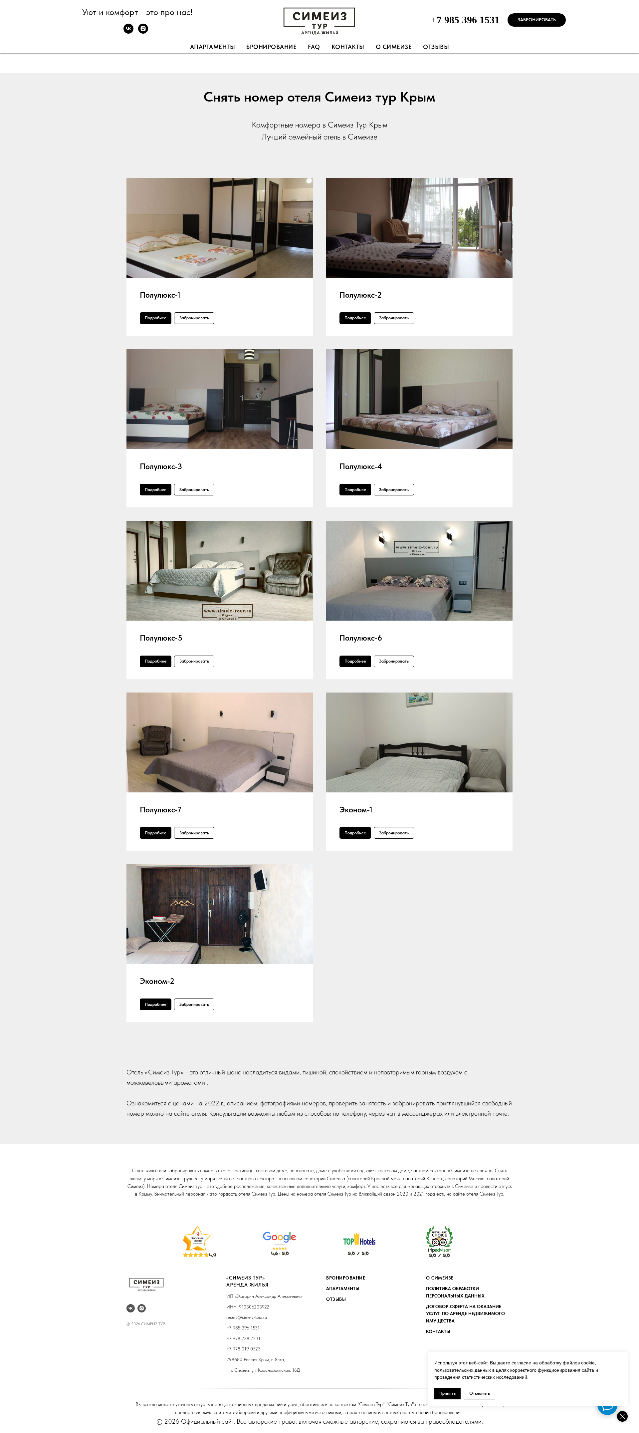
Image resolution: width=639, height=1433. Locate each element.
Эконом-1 (355, 809)
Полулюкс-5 (161, 638)
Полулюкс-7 (160, 809)
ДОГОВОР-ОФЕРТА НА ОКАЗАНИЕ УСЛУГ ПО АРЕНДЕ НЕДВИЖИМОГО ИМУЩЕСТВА (465, 1313)
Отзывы (436, 46)
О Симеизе (394, 46)
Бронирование (271, 46)
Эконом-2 (157, 981)
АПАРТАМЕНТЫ (342, 1288)
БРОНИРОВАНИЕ (345, 1278)
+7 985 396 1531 (465, 19)
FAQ (314, 46)
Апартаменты (212, 46)
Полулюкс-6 (360, 638)
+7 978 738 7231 (243, 1338)
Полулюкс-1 (160, 295)
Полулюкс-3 (161, 466)
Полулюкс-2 (360, 295)
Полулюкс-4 (360, 466)
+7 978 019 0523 (243, 1348)
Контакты (347, 46)
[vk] (128, 32)
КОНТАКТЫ (438, 1331)
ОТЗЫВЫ (336, 1299)
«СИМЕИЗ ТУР (244, 1278)
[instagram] (143, 32)
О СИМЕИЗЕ (440, 1278)
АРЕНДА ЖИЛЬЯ (247, 1285)
